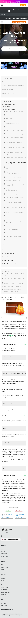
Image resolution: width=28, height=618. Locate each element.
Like (9, 510)
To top (25, 344)
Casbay (11, 614)
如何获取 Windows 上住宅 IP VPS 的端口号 (13, 283)
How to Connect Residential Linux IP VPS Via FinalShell (14, 279)
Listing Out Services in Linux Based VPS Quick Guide (7, 516)
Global (3, 14)
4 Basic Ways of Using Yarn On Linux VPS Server (20, 516)
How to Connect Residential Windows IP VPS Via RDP (15, 274)
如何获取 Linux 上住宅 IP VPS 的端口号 (12, 286)
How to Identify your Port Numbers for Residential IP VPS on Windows (12, 290)
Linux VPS (11, 335)
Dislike (19, 510)
